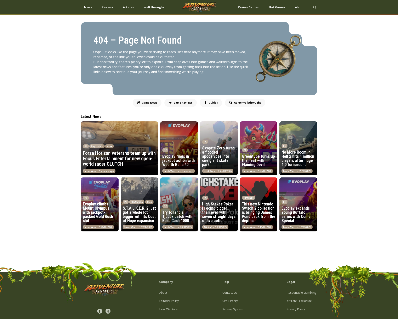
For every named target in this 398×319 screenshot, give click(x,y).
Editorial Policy (169, 301)
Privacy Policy (296, 309)
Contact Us (229, 293)
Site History (230, 301)
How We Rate (168, 309)
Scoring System (232, 309)
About (163, 293)
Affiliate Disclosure (299, 301)
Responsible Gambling (301, 293)
